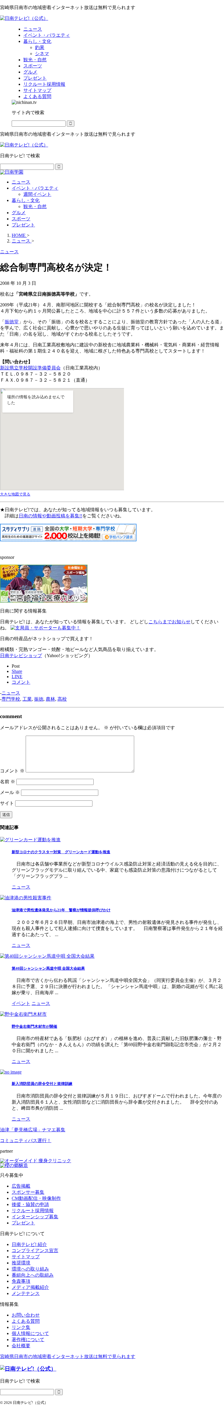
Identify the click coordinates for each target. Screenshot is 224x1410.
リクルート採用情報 (33, 1210)
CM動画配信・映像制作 (36, 1198)
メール (10, 792)
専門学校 (10, 699)
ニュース (21, 181)
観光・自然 (35, 206)
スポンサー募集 (28, 1192)
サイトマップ (26, 1256)
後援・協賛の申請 (30, 1204)
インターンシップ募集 (35, 1216)
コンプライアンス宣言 (35, 1250)
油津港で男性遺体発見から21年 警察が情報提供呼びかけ (61, 910)
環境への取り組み (30, 1268)
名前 (7, 781)
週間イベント (37, 194)
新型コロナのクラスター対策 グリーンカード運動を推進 (61, 852)
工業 (27, 699)
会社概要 (21, 1345)
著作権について (28, 1339)
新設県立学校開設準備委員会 (30, 367)
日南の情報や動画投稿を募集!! (50, 515)
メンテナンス (26, 1293)
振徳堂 (12, 321)
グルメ (19, 212)
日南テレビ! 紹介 (29, 1244)
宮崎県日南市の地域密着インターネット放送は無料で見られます (67, 1356)
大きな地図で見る (15, 494)
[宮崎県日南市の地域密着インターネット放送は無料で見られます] (24, 18)
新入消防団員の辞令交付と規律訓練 (42, 1083)
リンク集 (21, 1327)
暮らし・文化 (26, 200)
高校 (62, 699)
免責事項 (21, 1281)
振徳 (38, 699)
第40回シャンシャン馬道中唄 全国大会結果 (48, 968)
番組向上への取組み (33, 1275)
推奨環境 (21, 1262)
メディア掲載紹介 (30, 1287)
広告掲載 (21, 1186)
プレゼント (23, 224)
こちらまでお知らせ (169, 621)
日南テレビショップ (21, 655)
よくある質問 (26, 1321)
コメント (12, 770)
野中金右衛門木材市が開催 (34, 1026)
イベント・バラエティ (35, 188)
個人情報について (30, 1333)
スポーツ (21, 218)
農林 (50, 699)
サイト (7, 803)
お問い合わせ (26, 1315)
